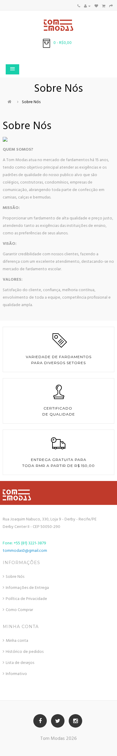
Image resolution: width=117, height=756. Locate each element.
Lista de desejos (20, 662)
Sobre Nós (31, 102)
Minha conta (17, 640)
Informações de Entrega (27, 587)
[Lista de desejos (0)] (96, 6)
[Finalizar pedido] (111, 6)
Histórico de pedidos (25, 651)
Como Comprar (19, 610)
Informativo (16, 674)
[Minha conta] (87, 6)
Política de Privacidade (26, 598)
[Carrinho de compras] (103, 6)
